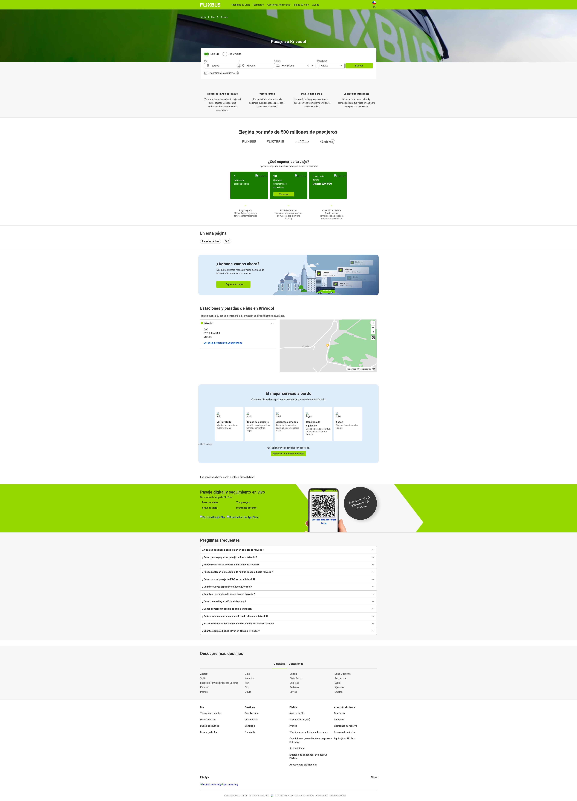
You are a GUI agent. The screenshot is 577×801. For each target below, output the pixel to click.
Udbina (293, 673)
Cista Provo (296, 678)
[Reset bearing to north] (373, 332)
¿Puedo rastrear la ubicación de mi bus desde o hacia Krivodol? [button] (237, 572)
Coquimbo (250, 732)
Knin (247, 682)
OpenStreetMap (364, 368)
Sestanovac (340, 678)
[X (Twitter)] (375, 784)
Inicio (203, 17)
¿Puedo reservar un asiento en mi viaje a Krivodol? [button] (230, 564)
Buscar (359, 65)
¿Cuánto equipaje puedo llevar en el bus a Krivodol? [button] (231, 631)
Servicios (339, 719)
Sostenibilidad (297, 748)
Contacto (339, 713)
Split (202, 678)
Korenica (249, 678)
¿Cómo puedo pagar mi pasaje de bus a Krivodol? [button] (229, 557)
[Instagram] (372, 784)
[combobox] (224, 66)
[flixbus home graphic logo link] (210, 5)
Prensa (293, 725)
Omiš (247, 673)
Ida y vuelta (235, 53)
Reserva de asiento (344, 732)
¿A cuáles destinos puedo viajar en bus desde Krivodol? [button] (233, 549)
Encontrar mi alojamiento (222, 73)
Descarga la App (209, 732)
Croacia (224, 17)
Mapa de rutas (208, 719)
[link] (288, 275)
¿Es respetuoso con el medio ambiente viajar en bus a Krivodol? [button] (238, 623)
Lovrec (293, 691)
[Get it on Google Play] (210, 784)
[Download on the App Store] (229, 784)
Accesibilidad (322, 795)
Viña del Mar (251, 719)
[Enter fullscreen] (373, 338)
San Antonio (252, 713)
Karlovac (204, 687)
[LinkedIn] (374, 784)
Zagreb (204, 673)
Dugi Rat (294, 682)
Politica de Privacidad (259, 795)
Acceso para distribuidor (303, 764)
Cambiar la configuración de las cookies (295, 795)
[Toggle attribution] (373, 369)
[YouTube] (373, 784)
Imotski (204, 691)
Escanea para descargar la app (324, 522)
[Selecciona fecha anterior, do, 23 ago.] (308, 66)
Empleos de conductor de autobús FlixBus (308, 756)
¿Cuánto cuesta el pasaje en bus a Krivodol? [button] (227, 586)
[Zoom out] (373, 327)
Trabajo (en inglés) (299, 719)
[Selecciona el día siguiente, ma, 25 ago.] (312, 66)
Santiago (250, 725)
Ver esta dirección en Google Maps (223, 342)
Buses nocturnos (209, 725)
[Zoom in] (373, 323)
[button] (238, 323)
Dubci (337, 682)
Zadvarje (294, 687)
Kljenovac (339, 687)
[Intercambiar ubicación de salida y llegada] (239, 66)
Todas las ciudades (210, 713)
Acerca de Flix (297, 713)
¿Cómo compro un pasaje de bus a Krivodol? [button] (227, 608)
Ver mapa (283, 194)
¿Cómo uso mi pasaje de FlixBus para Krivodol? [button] (228, 579)
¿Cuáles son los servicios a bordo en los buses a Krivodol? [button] (235, 616)
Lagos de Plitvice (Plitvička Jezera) (219, 682)
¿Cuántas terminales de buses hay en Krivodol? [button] (228, 594)
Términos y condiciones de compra (308, 732)
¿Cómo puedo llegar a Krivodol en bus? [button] (224, 601)
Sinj (247, 687)
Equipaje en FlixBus (344, 738)
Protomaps (351, 368)
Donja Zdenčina (342, 673)
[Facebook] (371, 784)
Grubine (338, 691)
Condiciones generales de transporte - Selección (310, 740)
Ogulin (248, 691)
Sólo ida (215, 53)
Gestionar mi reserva (345, 725)
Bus (213, 17)
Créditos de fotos (338, 795)
